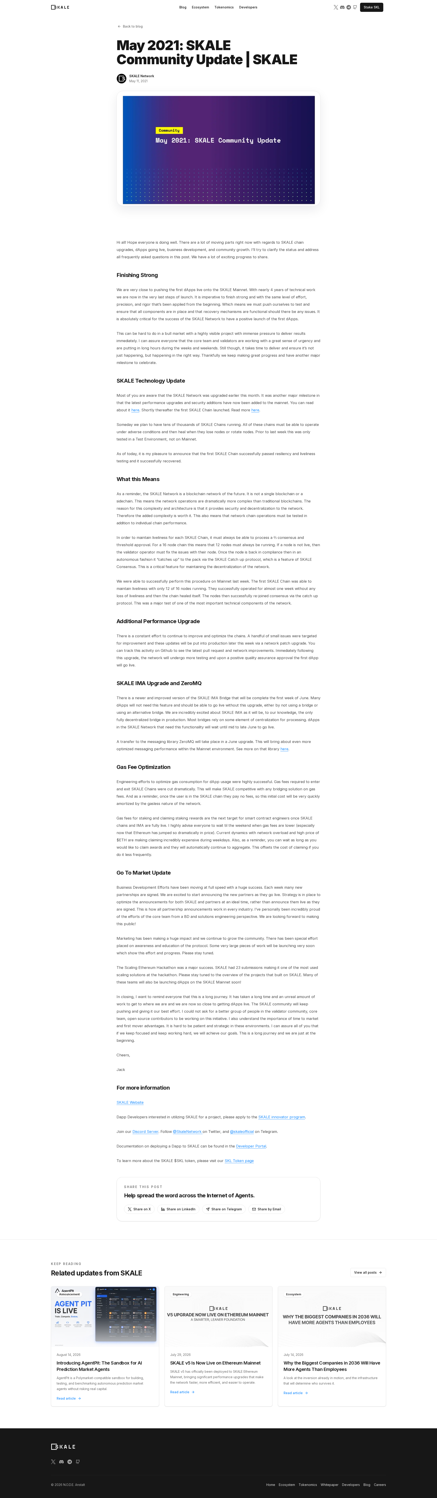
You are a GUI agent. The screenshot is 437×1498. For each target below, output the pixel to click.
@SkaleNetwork (188, 1131)
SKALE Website (130, 1102)
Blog (182, 7)
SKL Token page (239, 1160)
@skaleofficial (242, 1131)
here (135, 410)
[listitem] (336, 7)
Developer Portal (251, 1146)
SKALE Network (141, 76)
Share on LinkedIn (181, 1209)
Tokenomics (224, 7)
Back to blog (133, 26)
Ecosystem (200, 7)
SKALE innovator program (281, 1117)
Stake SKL (372, 7)
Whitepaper (329, 1485)
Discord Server (145, 1131)
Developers (248, 7)
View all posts (365, 1272)
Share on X (142, 1209)
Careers (380, 1485)
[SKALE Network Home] (60, 7)
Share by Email (269, 1209)
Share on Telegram (226, 1209)
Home (270, 1485)
